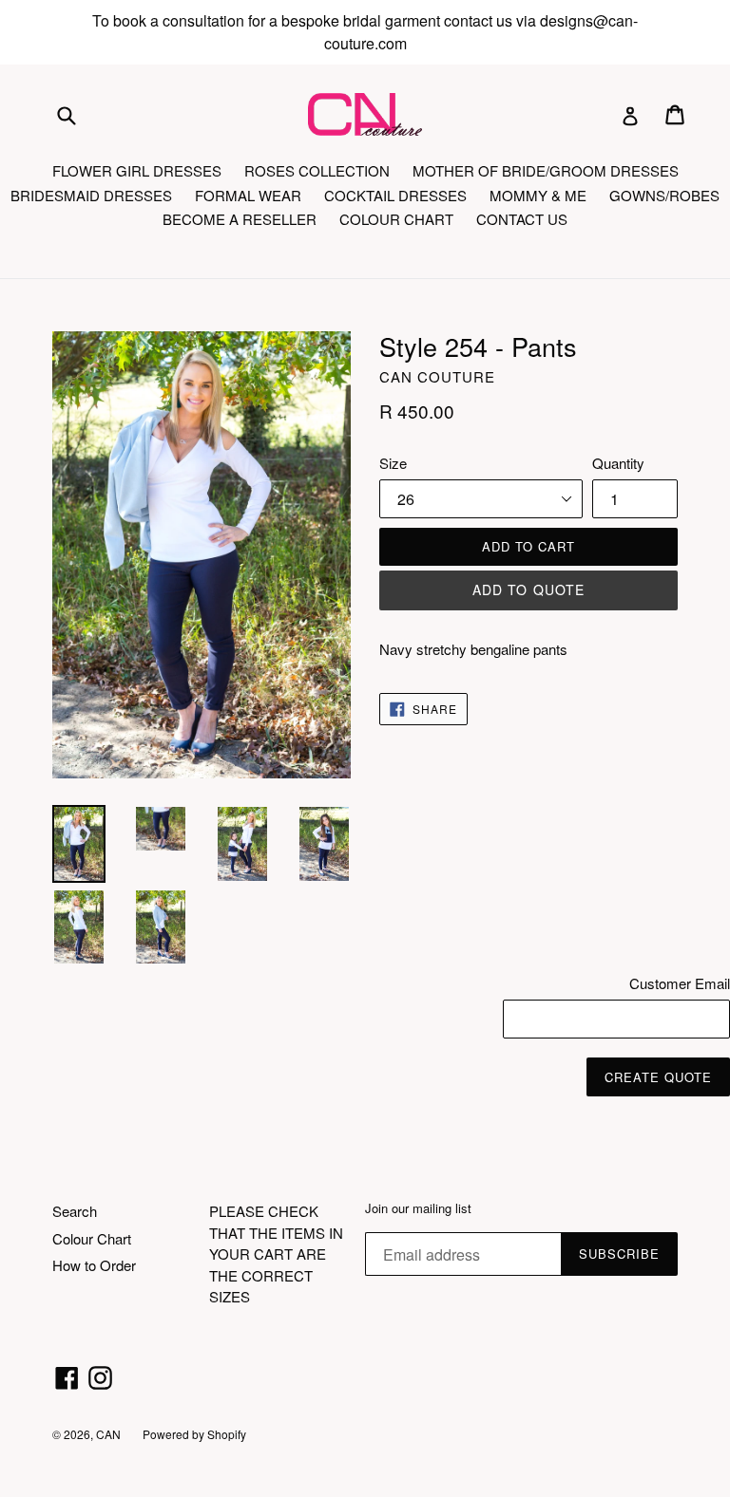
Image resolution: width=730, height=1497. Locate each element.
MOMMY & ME (538, 195)
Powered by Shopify (194, 1434)
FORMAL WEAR (248, 195)
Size (393, 463)
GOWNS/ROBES (664, 195)
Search (74, 1211)
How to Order (94, 1265)
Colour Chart (91, 1238)
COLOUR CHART (396, 219)
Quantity (618, 463)
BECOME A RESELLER (240, 219)
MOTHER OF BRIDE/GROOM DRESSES (546, 170)
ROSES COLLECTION (317, 170)
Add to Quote (528, 589)
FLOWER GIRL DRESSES (136, 170)
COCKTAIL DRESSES (395, 195)
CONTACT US (521, 219)
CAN (110, 1434)
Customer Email (679, 983)
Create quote (658, 1077)
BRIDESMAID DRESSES (91, 195)
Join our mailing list (418, 1208)
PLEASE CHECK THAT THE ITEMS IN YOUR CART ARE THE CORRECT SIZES (276, 1253)
